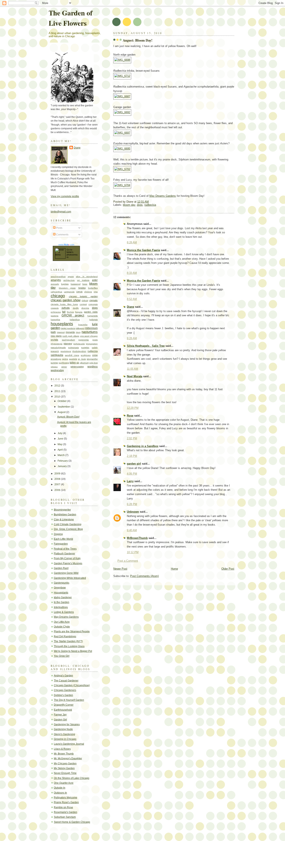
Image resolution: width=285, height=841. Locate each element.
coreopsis (93, 304)
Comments (61, 234)
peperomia (83, 340)
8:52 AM (132, 299)
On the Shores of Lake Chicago (71, 778)
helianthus (75, 319)
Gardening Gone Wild (66, 573)
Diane (130, 306)
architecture (69, 280)
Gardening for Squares (67, 724)
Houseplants (61, 592)
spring (65, 359)
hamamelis (92, 316)
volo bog (93, 363)
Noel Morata (134, 376)
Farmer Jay (60, 714)
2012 (57, 385)
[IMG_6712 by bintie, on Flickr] (122, 75)
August (62, 412)
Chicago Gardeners (65, 690)
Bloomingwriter (62, 509)
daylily (76, 308)
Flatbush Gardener (64, 553)
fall (64, 311)
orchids (54, 339)
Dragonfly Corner (63, 704)
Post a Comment (127, 560)
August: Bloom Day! (138, 40)
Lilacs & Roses (62, 748)
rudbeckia (150, 204)
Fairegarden (61, 543)
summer (54, 363)
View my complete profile (65, 196)
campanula (69, 292)
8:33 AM (132, 272)
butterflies (93, 288)
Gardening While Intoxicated (70, 578)
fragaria (78, 312)
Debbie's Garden (63, 695)
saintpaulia (57, 355)
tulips (73, 362)
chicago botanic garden (83, 296)
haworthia (55, 319)
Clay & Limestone (64, 519)
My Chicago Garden (65, 763)
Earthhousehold (63, 709)
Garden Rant (61, 568)
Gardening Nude (63, 729)
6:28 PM (132, 504)
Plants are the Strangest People (72, 631)
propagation (92, 344)
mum (78, 332)
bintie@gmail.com (61, 211)
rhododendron (79, 351)
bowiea (82, 288)
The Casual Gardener (66, 680)
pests (95, 340)
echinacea (56, 312)
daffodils (66, 308)
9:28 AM (132, 338)
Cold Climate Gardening (67, 524)
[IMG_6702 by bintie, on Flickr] (122, 169)
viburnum (84, 363)
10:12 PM (133, 552)
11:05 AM (132, 368)
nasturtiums (90, 332)
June (61, 438)
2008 (57, 479)
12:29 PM (133, 407)
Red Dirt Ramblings (65, 636)
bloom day (129, 204)
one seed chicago (89, 336)
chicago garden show (66, 300)
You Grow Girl (61, 655)
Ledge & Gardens (64, 612)
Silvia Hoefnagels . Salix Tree (146, 345)
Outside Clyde (62, 626)
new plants (56, 336)
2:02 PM (132, 438)
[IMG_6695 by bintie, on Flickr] (122, 148)
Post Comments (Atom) (144, 576)
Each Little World (63, 538)
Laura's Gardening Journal (69, 743)
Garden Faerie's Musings (68, 563)
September (64, 406)
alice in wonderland (87, 276)
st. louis (82, 359)
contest (83, 304)
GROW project (73, 315)
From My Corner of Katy (67, 558)
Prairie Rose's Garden (66, 802)
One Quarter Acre (63, 782)
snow (95, 355)
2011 (57, 391)
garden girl (134, 463)
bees (84, 284)
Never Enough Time (65, 773)
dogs (140, 204)
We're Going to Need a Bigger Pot (73, 651)
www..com (66, 244)
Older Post (227, 568)
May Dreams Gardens (162, 195)
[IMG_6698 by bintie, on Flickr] (122, 59)
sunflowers (64, 363)
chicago (58, 295)
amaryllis (56, 280)
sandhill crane (72, 355)
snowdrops (56, 359)
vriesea (54, 367)
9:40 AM (132, 530)
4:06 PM (132, 473)
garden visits (91, 312)
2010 (57, 396)
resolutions (66, 351)
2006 (57, 490)
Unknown (133, 511)
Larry (130, 481)
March (61, 455)
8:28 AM (132, 242)
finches (70, 312)
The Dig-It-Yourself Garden (69, 700)
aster (95, 280)
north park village (70, 336)
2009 (57, 473)
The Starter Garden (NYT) (68, 641)
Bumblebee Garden (65, 514)
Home (174, 568)
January (62, 466)
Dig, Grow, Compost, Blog (68, 529)
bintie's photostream (72, 254)
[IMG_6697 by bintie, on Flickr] (122, 132)
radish (95, 347)
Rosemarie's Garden (65, 812)
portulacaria (79, 344)
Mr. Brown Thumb (64, 753)
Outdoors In (60, 792)
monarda (70, 332)
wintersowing (77, 366)
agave (71, 276)
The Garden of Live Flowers (70, 18)
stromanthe (92, 359)
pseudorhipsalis (58, 347)
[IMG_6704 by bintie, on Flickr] (122, 185)
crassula (55, 308)
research (55, 351)
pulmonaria (73, 347)
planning (68, 343)
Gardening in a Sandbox (142, 446)
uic (77, 362)
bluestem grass (67, 288)
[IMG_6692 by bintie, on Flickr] (122, 112)
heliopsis (93, 319)
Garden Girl (60, 719)
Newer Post (120, 568)
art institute (83, 280)
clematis (93, 300)
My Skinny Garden (64, 768)
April (60, 449)
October (62, 401)
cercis (79, 291)
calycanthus (56, 292)
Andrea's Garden (63, 675)
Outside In (59, 787)
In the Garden (61, 602)
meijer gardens (68, 328)
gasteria (54, 316)
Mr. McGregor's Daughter (68, 758)
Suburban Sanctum (65, 817)
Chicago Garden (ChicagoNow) (72, 685)
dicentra (85, 308)
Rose (130, 415)
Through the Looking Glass (69, 646)
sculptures (86, 355)
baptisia (65, 284)
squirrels (73, 359)
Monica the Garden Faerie (143, 250)
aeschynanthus (58, 276)
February (63, 460)
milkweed (80, 328)
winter (64, 367)
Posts (58, 227)
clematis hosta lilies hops (64, 304)
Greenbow (60, 587)
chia (96, 292)
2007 (57, 484)
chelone (88, 292)
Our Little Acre (62, 621)
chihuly (85, 300)
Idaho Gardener (63, 597)
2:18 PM (132, 455)
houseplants (62, 323)
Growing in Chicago (65, 739)
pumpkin (85, 347)
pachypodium (68, 340)
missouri (61, 332)
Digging (58, 534)
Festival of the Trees (65, 548)
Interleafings (61, 607)
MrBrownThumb (137, 538)
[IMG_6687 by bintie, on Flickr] (122, 96)
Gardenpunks (61, 582)
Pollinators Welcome (65, 797)
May (60, 444)
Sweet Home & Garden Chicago (72, 822)
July (60, 433)
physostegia (56, 344)
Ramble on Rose (63, 807)
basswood (76, 284)
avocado (55, 284)
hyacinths (82, 324)
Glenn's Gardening (64, 734)
